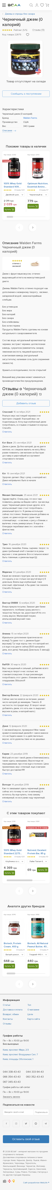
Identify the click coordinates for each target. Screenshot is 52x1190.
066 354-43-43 (12, 1077)
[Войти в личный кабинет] (36, 5)
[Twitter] (26, 1123)
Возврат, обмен (11, 1014)
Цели (30, 1014)
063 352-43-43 (35, 1077)
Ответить (7, 431)
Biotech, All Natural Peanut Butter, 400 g (37, 946)
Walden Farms (30, 118)
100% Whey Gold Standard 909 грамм (13, 186)
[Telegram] (45, 1123)
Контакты (8, 1019)
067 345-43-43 (12, 1082)
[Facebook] (6, 1123)
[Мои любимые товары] (42, 5)
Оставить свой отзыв (26, 1139)
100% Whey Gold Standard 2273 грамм (13, 853)
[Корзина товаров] (47, 5)
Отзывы (7, 1023)
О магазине (33, 1009)
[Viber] (35, 1123)
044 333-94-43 (35, 1072)
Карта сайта (33, 1019)
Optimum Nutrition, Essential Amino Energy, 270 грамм (37, 186)
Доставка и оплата (12, 1009)
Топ (29, 1005)
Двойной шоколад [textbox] (15, 194)
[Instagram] (16, 1123)
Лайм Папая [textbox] (38, 861)
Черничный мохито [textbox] (38, 194)
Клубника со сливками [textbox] (15, 861)
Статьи (6, 1005)
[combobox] (14, 195)
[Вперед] (33, 227)
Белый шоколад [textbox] (15, 954)
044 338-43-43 (12, 1072)
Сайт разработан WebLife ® (36, 1182)
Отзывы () (38, 29)
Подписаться (41, 1112)
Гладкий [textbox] (37, 954)
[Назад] (19, 227)
